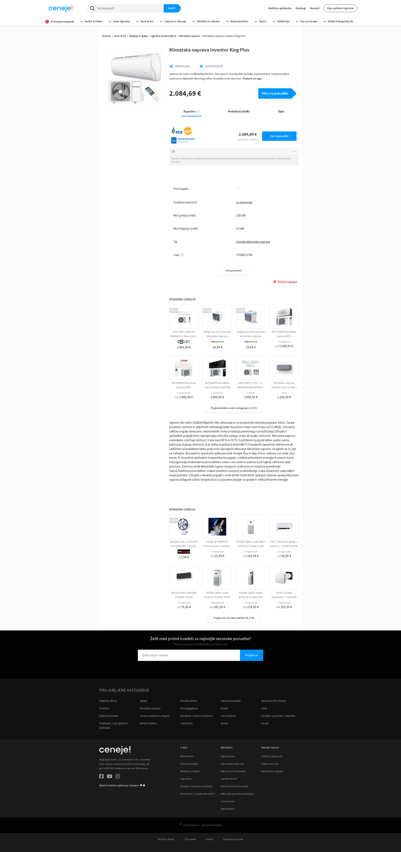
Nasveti (315, 8)
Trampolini (186, 723)
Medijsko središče (189, 771)
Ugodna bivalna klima (163, 36)
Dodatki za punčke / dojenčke (278, 716)
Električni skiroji (108, 701)
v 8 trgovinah (217, 603)
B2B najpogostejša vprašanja (237, 794)
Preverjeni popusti (233, 839)
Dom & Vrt (120, 36)
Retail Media (227, 809)
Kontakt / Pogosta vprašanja (196, 786)
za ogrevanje (244, 202)
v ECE (284, 393)
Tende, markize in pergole (154, 716)
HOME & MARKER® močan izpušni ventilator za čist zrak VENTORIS (217, 546)
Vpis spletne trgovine (340, 8)
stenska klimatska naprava (253, 242)
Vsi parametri (234, 270)
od (284, 346)
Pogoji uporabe (270, 764)
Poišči (171, 8)
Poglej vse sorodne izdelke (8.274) (234, 618)
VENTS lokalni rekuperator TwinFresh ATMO (284, 597)
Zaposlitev (186, 779)
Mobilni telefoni (148, 723)
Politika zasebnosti (271, 756)
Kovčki (265, 723)
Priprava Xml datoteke (233, 771)
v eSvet (250, 393)
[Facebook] (101, 777)
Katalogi (301, 8)
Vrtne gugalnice (189, 708)
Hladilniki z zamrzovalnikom (196, 716)
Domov (106, 36)
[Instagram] (117, 777)
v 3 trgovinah (184, 603)
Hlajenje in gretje (138, 36)
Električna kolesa (108, 716)
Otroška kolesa (188, 701)
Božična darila (166, 839)
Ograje (143, 701)
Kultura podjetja (189, 764)
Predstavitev (187, 756)
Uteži (264, 708)
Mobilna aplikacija (279, 8)
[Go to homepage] (60, 8)
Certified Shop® (229, 779)
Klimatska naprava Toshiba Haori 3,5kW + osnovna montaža (284, 387)
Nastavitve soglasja (272, 771)
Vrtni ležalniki (228, 716)
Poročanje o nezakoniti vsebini (197, 794)
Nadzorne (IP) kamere (273, 701)
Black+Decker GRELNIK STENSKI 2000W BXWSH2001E (184, 597)
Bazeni (224, 723)
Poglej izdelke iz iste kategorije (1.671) (234, 408)
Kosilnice (104, 708)
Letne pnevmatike (231, 701)
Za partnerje (227, 801)
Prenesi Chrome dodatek (234, 786)
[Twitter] (109, 777)
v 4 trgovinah (251, 551)
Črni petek (190, 839)
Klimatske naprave (189, 36)
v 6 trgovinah (251, 603)
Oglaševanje (228, 756)
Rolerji (224, 708)
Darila (209, 839)
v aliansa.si (217, 393)
